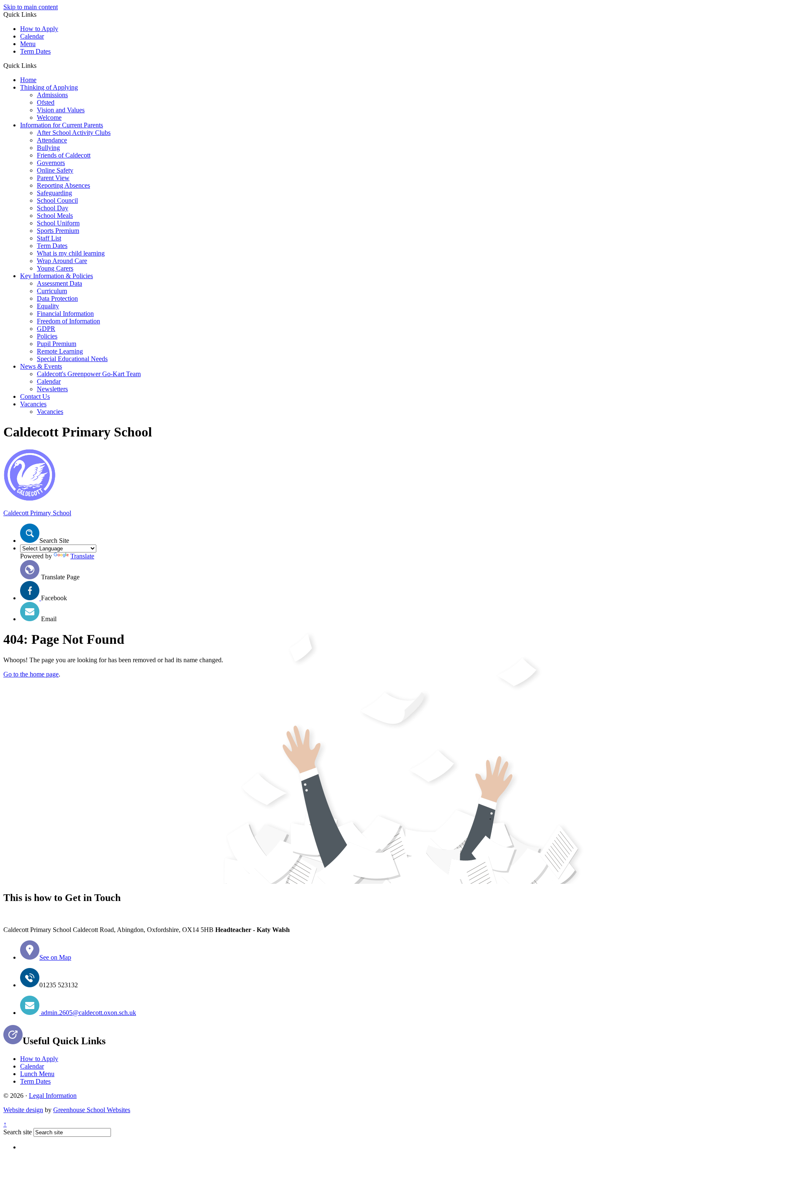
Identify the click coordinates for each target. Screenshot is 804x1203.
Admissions (52, 94)
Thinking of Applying (49, 87)
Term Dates (35, 51)
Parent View (53, 177)
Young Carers (55, 268)
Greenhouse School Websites (91, 1109)
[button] (39, 65)
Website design (23, 1109)
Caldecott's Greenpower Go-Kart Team (89, 373)
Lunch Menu (37, 1073)
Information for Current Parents (61, 125)
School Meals (55, 215)
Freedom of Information (68, 321)
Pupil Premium (56, 343)
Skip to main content (30, 6)
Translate (82, 556)
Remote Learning (60, 351)
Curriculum (52, 290)
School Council (57, 200)
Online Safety (55, 170)
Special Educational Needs (72, 358)
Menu (28, 43)
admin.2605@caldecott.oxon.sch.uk (87, 1012)
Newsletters (52, 388)
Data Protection (57, 298)
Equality (48, 306)
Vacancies (33, 404)
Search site (17, 1132)
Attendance (52, 140)
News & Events (41, 366)
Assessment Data (59, 283)
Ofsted (45, 102)
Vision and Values (61, 110)
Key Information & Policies (56, 275)
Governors (51, 162)
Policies (47, 336)
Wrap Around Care (62, 260)
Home (28, 79)
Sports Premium (58, 230)
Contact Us (35, 396)
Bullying (48, 147)
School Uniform (58, 223)
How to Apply (39, 28)
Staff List (49, 238)
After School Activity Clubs (74, 132)
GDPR (46, 328)
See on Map (55, 957)
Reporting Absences (63, 185)
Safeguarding (54, 192)
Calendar (32, 36)
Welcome (49, 117)
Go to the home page (31, 674)
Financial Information (65, 313)
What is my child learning (71, 253)
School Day (52, 208)
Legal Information (53, 1095)
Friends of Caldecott (63, 155)
